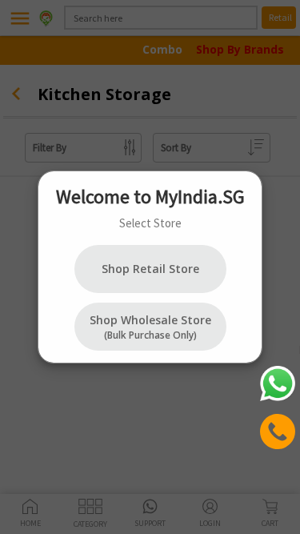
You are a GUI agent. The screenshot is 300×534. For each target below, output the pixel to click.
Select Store (150, 223)
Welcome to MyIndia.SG (150, 196)
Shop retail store (150, 268)
